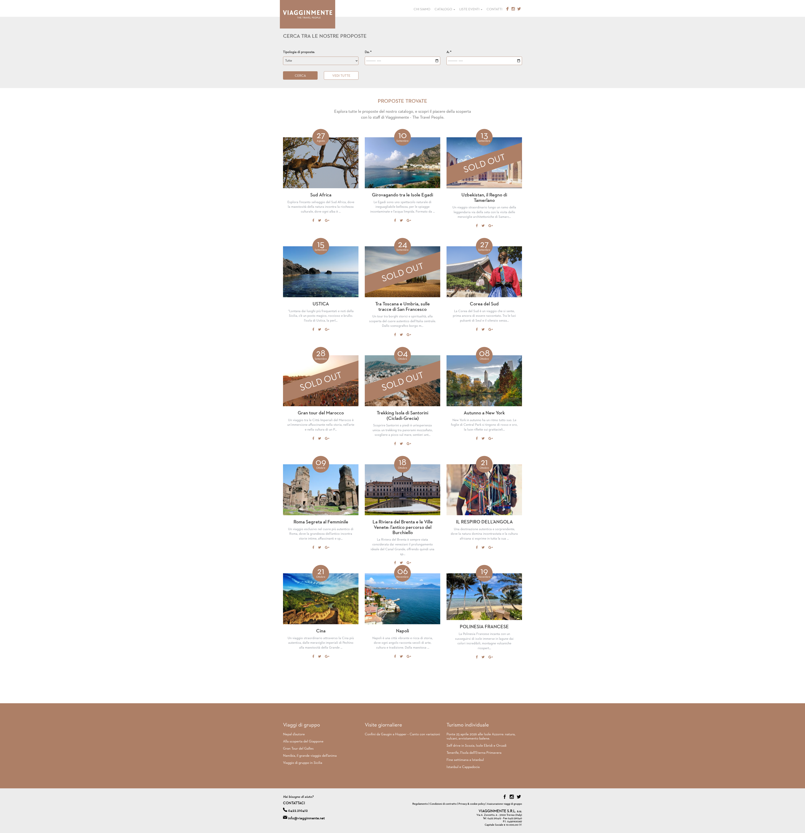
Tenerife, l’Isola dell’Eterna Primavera (474, 753)
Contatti (494, 9)
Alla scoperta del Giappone (303, 741)
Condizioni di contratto (443, 804)
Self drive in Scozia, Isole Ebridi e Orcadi (476, 745)
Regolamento (420, 804)
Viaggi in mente (307, 14)
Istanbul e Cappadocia (463, 767)
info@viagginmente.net (306, 818)
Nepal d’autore (294, 734)
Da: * (368, 52)
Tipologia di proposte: (299, 52)
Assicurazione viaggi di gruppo (504, 804)
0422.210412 (298, 811)
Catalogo (444, 9)
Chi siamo (422, 9)
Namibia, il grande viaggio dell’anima (310, 756)
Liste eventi (469, 9)
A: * (449, 52)
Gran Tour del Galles (298, 748)
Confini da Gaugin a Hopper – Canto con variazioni (402, 734)
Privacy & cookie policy (471, 804)
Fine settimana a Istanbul (465, 760)
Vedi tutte (341, 76)
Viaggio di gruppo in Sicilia (302, 763)
